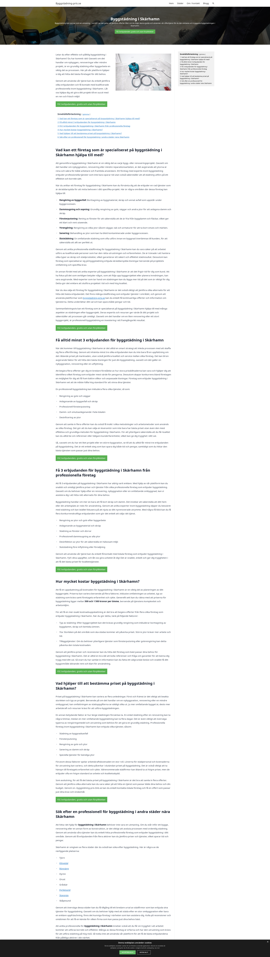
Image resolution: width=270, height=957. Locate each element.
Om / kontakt (193, 3)
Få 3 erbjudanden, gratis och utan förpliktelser (135, 31)
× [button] (267, 942)
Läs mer (157, 948)
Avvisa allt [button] (144, 952)
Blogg (206, 3)
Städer (180, 3)
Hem (171, 3)
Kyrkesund (64, 889)
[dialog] (135, 948)
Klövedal (63, 863)
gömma (86, 114)
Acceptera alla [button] (127, 952)
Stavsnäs (64, 895)
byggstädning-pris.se (94, 297)
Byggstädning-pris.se (68, 3)
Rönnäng (64, 868)
